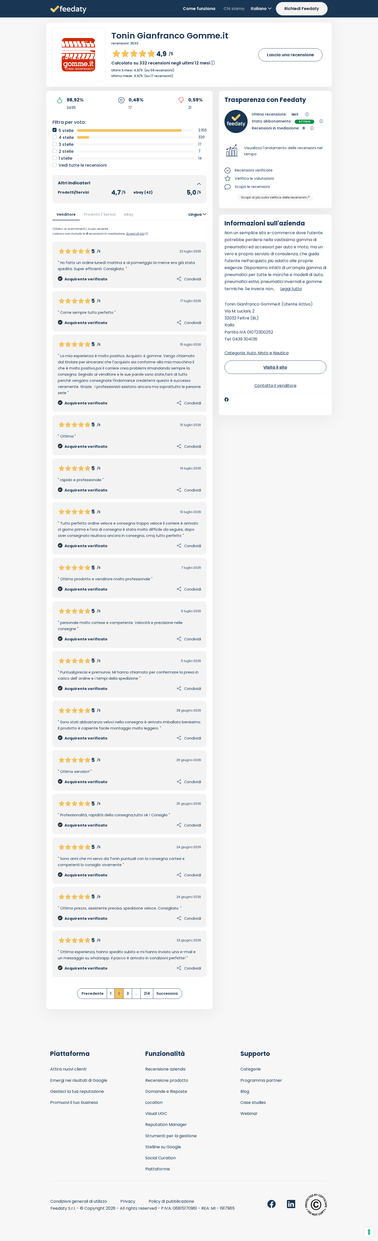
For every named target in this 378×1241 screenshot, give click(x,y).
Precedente (93, 993)
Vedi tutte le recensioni (83, 165)
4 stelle (66, 137)
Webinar (249, 1113)
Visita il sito (275, 367)
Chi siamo (234, 9)
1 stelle (65, 158)
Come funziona (199, 9)
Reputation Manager (166, 1125)
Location (154, 1102)
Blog (244, 1091)
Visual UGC (156, 1113)
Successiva (167, 993)
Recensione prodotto (166, 1080)
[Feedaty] (68, 9)
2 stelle (66, 151)
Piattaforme (157, 1169)
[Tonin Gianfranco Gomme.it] (78, 54)
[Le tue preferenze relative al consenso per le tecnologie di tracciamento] (369, 1232)
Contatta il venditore (275, 386)
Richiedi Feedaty (301, 9)
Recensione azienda (165, 1069)
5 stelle (66, 131)
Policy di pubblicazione (171, 1201)
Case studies (253, 1102)
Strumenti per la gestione (171, 1136)
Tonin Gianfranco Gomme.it (169, 35)
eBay (128, 214)
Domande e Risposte (166, 1091)
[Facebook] (226, 399)
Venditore (66, 214)
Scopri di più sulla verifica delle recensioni (274, 197)
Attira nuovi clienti (68, 1069)
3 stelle (66, 144)
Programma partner (261, 1080)
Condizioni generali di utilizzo (78, 1201)
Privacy (127, 1201)
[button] (275, 151)
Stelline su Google (163, 1147)
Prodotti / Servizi (100, 214)
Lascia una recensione (290, 55)
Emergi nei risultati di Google (78, 1080)
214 (147, 993)
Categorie (250, 1069)
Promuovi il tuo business (74, 1102)
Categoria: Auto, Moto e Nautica (256, 353)
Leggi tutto (291, 289)
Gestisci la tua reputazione (77, 1091)
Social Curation (160, 1158)
